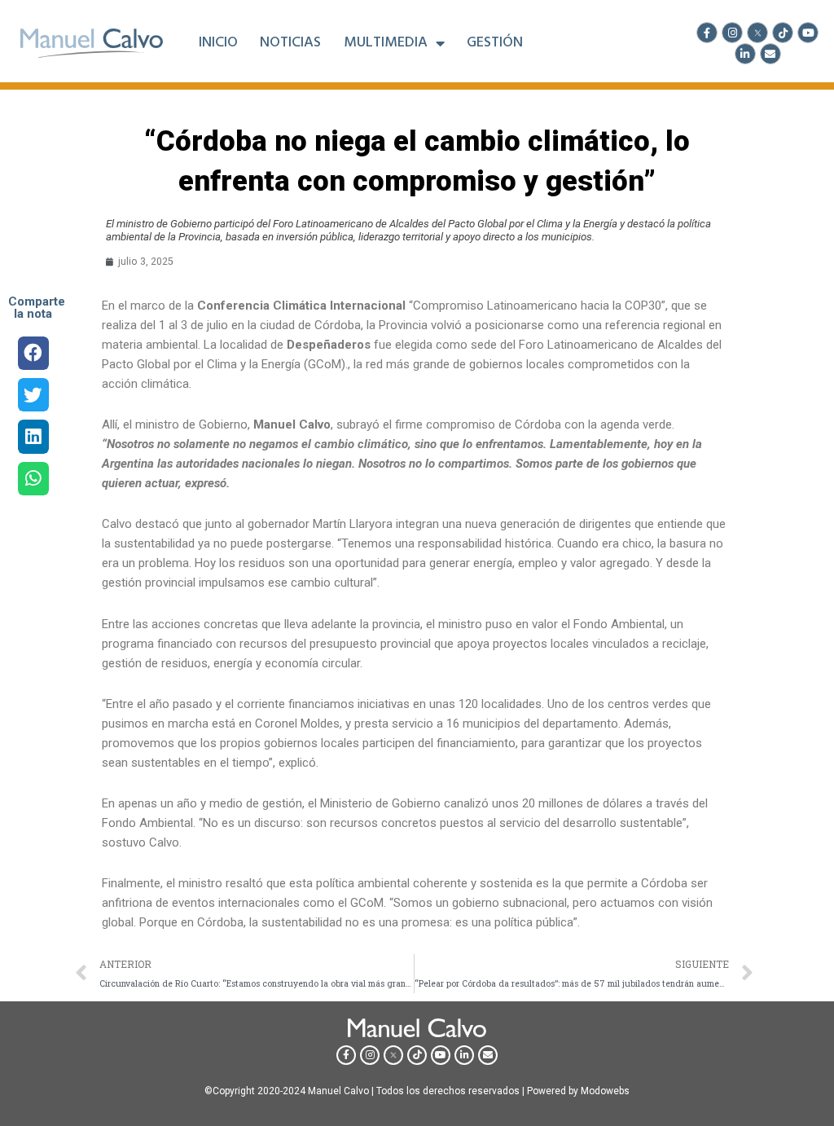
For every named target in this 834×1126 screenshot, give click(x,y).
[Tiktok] (782, 32)
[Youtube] (808, 32)
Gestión (495, 43)
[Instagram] (732, 32)
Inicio (218, 43)
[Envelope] (770, 53)
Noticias (290, 43)
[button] (33, 353)
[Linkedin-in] (745, 53)
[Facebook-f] (707, 32)
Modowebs (605, 1091)
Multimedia (386, 43)
